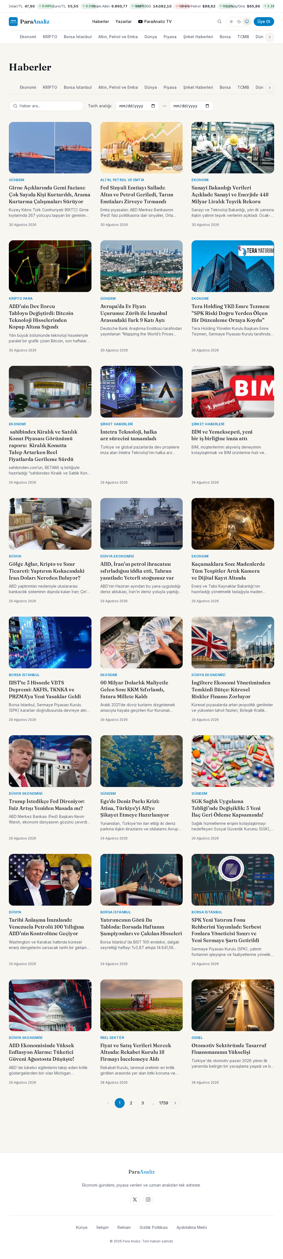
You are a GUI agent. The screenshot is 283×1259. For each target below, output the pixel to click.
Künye (82, 1227)
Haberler (100, 21)
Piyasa (170, 36)
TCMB (243, 36)
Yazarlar (124, 21)
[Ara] (219, 22)
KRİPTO (50, 36)
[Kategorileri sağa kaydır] (269, 37)
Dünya (151, 36)
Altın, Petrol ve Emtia (118, 36)
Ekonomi (28, 36)
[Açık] (231, 21)
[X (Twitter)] (135, 1200)
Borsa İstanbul (78, 36)
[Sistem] (247, 21)
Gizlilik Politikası (154, 1227)
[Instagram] (148, 1200)
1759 (163, 1103)
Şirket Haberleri (198, 36)
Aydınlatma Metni (192, 1227)
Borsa (225, 36)
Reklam (124, 1227)
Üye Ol (264, 21)
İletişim (102, 1227)
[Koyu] (239, 21)
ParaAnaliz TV (158, 21)
